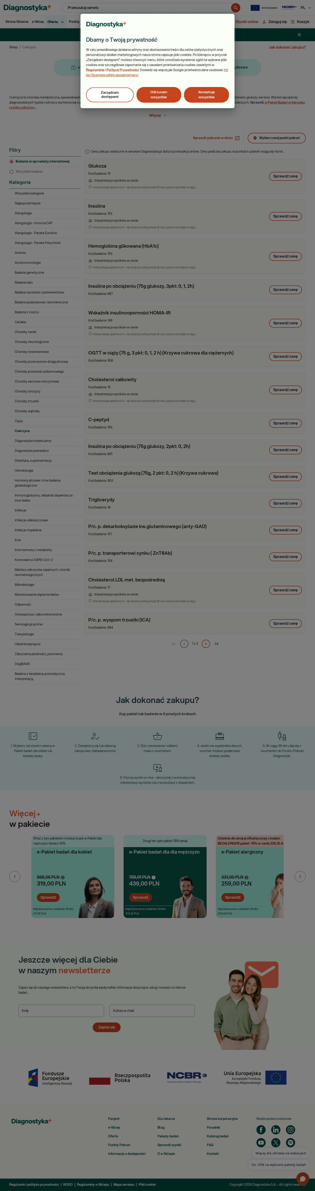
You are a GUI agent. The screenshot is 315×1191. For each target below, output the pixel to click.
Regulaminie (95, 70)
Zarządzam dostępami (110, 95)
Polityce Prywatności (123, 70)
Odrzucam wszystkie (158, 94)
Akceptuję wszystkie (206, 94)
